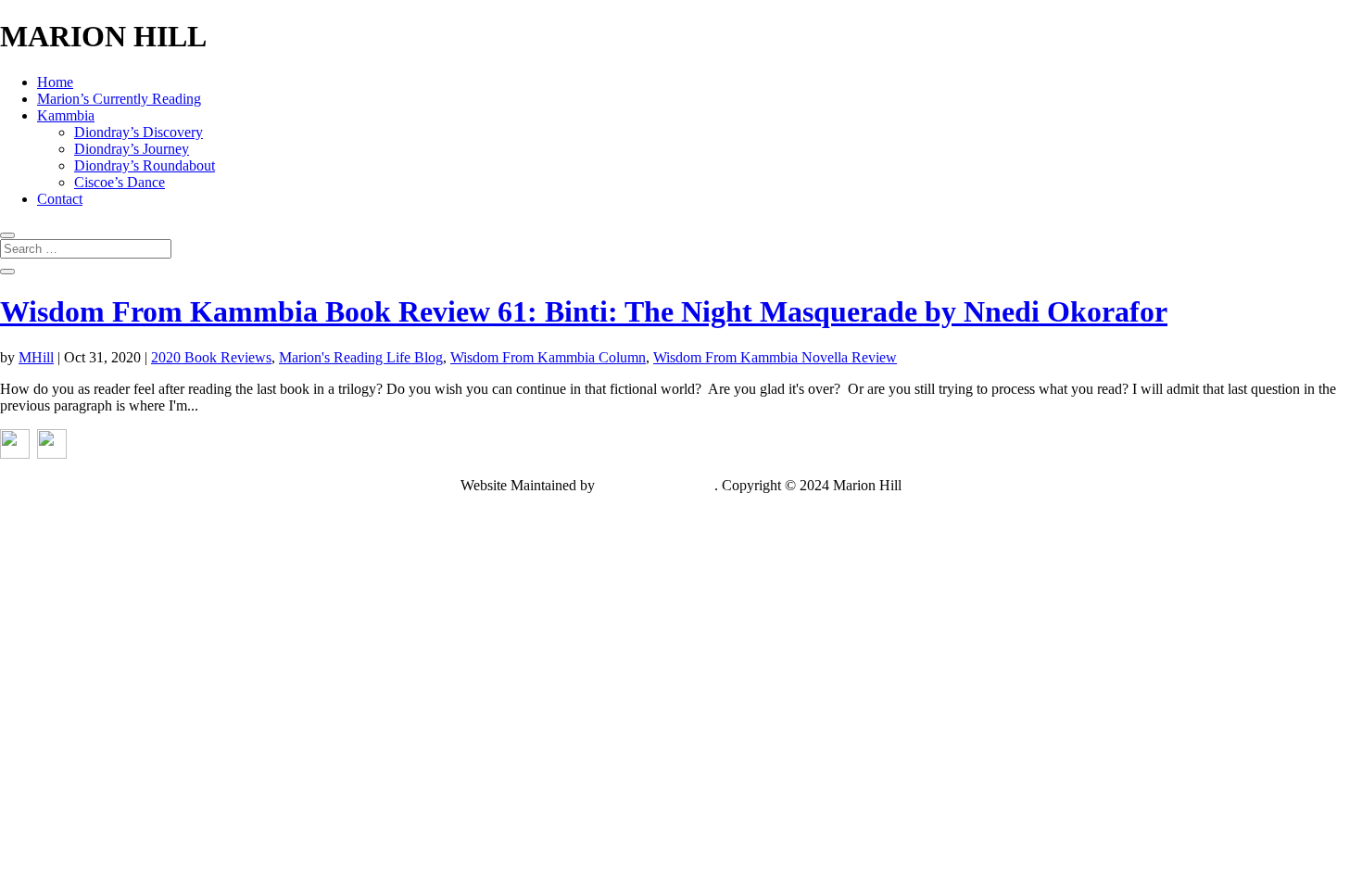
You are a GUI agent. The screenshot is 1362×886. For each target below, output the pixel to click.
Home (55, 82)
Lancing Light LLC (656, 485)
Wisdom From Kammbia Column (548, 357)
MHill (36, 357)
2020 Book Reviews (211, 357)
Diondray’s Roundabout (144, 165)
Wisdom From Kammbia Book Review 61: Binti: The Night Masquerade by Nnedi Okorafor (583, 311)
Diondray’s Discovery (138, 132)
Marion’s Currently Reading (119, 99)
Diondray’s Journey (131, 149)
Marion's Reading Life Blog (361, 357)
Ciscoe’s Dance (119, 182)
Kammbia (66, 115)
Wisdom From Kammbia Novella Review (775, 357)
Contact (59, 199)
